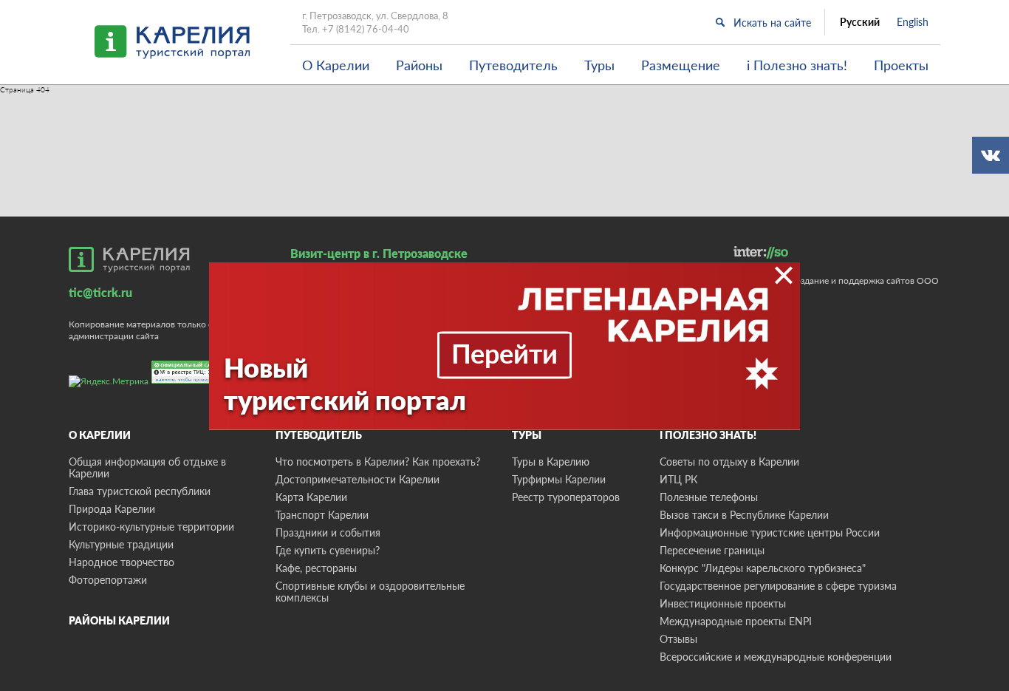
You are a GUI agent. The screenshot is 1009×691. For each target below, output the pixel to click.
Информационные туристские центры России (770, 532)
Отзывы (678, 639)
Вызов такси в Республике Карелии (744, 514)
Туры (599, 65)
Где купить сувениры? (328, 550)
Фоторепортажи (108, 579)
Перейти (504, 352)
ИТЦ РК (678, 479)
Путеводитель (513, 65)
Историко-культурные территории (151, 526)
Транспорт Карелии (322, 514)
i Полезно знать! (797, 65)
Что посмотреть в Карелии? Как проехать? (378, 461)
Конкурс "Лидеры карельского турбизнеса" (763, 568)
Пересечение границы (712, 550)
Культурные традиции (121, 544)
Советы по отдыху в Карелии (729, 461)
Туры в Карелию (550, 461)
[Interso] (760, 252)
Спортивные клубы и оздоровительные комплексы (370, 591)
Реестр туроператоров (566, 497)
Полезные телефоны (709, 497)
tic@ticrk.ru (100, 292)
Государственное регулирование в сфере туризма (778, 585)
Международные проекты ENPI (736, 621)
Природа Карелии (112, 509)
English (912, 22)
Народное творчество (121, 562)
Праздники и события (328, 532)
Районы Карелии (119, 620)
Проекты (901, 65)
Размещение (680, 65)
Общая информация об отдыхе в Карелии (147, 467)
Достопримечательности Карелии (357, 479)
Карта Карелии (311, 497)
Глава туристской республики (140, 491)
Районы (419, 65)
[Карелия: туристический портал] (129, 259)
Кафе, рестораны (316, 568)
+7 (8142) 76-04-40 (365, 29)
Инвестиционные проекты (723, 603)
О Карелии (335, 65)
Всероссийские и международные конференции (776, 656)
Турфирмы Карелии (559, 479)
